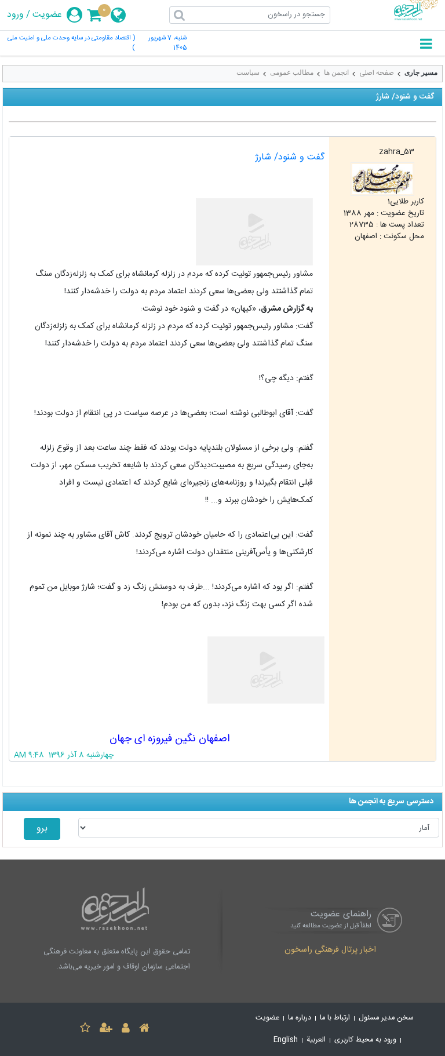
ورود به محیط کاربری (365, 1040)
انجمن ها (336, 72)
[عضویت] (106, 1029)
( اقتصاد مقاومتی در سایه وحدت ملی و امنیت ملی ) (71, 43)
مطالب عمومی (291, 72)
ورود (15, 15)
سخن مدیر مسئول (386, 1018)
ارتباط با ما (335, 1018)
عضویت (47, 15)
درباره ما (299, 1018)
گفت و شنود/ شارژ (289, 157)
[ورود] (125, 1029)
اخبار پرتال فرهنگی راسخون (330, 950)
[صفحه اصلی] (144, 1029)
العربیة (316, 1040)
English (285, 1040)
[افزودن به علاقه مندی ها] (85, 1029)
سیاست (248, 72)
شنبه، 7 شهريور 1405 (167, 43)
